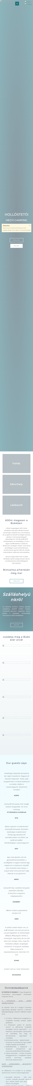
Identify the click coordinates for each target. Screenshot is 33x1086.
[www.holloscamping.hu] (7, 3)
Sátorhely (16, 484)
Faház (16, 463)
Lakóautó (16, 505)
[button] (16, 240)
